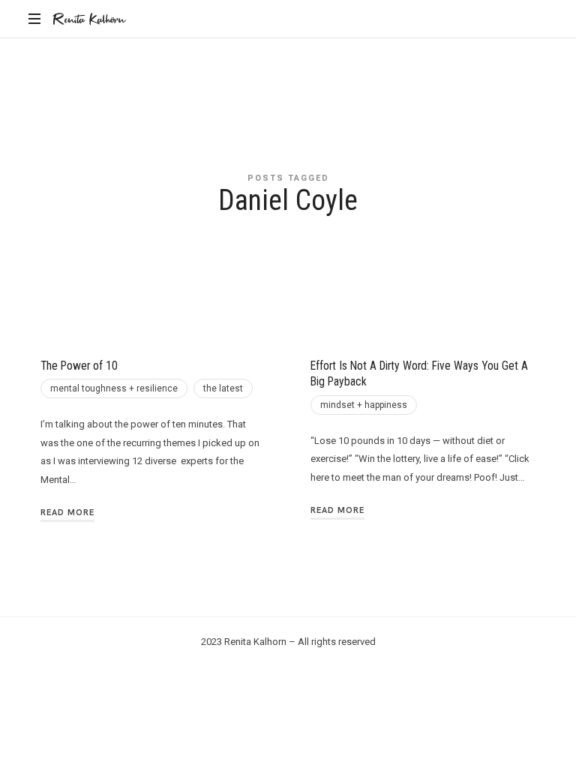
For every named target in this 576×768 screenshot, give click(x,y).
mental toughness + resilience (114, 388)
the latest (223, 388)
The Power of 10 (79, 366)
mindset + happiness (363, 405)
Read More (67, 512)
